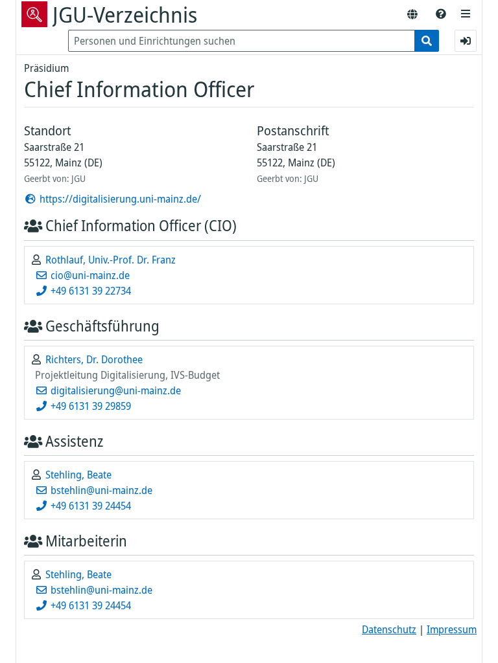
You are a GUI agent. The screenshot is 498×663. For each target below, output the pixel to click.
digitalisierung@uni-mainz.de (114, 390)
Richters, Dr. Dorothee (94, 359)
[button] (466, 14)
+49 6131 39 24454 (89, 506)
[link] (441, 14)
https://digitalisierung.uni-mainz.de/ (119, 199)
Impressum (452, 629)
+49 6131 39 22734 (89, 291)
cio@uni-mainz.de (89, 275)
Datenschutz (389, 629)
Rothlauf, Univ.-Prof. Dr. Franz (110, 260)
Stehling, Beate (78, 474)
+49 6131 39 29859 (89, 406)
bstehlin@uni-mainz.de (100, 490)
